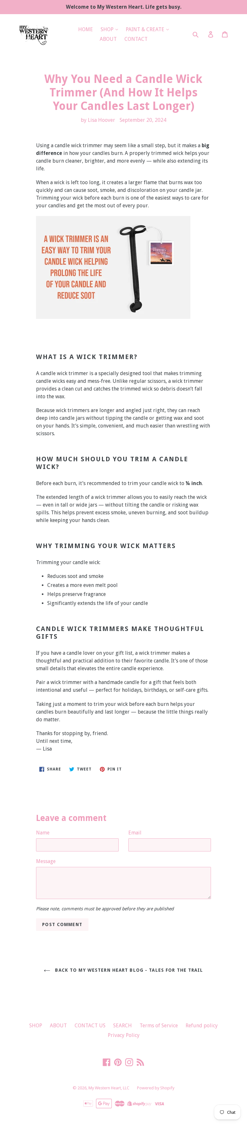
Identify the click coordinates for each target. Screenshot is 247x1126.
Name (43, 833)
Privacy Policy (124, 1035)
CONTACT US (90, 1025)
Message (46, 861)
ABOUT (108, 39)
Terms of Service (159, 1025)
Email (135, 833)
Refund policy (202, 1025)
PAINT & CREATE (146, 29)
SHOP (108, 29)
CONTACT (136, 39)
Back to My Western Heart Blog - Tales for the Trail (128, 970)
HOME (85, 29)
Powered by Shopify (155, 1087)
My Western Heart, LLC (108, 1087)
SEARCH (122, 1025)
